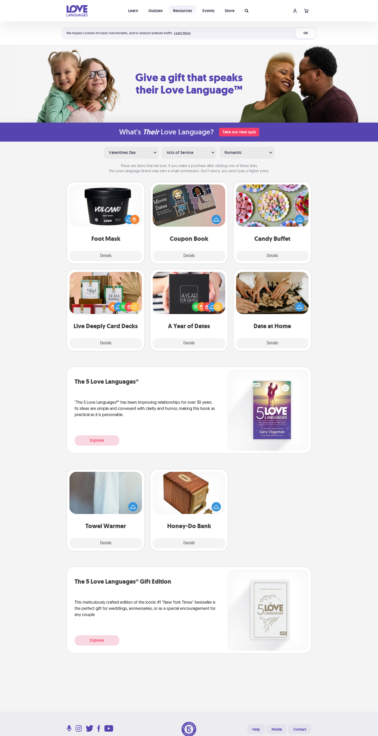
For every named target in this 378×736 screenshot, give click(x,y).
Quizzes (155, 10)
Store (230, 10)
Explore (97, 440)
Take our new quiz (239, 132)
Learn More (182, 33)
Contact (299, 729)
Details (106, 256)
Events (208, 10)
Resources (182, 10)
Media (277, 729)
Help (256, 729)
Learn (133, 10)
